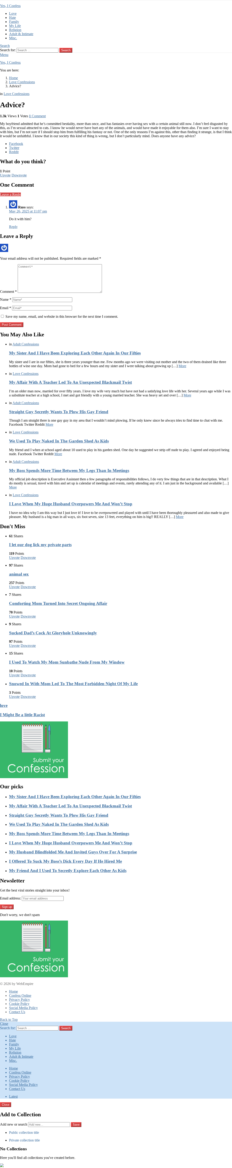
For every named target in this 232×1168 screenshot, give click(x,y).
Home (13, 991)
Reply (13, 227)
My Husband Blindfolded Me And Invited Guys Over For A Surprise (73, 852)
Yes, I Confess (10, 6)
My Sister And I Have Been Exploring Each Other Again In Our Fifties (75, 353)
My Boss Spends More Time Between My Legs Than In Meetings (69, 470)
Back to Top (9, 1019)
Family (14, 22)
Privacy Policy (19, 1000)
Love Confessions (26, 374)
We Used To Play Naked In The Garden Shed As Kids (59, 441)
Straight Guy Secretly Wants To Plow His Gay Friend (58, 411)
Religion (15, 30)
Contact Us (17, 1012)
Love (13, 13)
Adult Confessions (25, 344)
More (182, 366)
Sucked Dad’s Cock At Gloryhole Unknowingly (53, 632)
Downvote (19, 175)
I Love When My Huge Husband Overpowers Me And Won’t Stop (70, 503)
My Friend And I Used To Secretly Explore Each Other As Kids (67, 870)
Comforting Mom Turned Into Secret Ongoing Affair (58, 603)
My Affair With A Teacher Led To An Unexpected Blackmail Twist (70, 382)
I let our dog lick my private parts (40, 544)
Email (5, 308)
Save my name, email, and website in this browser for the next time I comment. (61, 316)
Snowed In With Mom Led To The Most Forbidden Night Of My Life (73, 683)
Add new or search (14, 1124)
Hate (12, 18)
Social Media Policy (23, 1008)
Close (4, 1024)
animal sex (19, 574)
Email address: (10, 898)
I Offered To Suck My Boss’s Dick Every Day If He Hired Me (65, 861)
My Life (15, 26)
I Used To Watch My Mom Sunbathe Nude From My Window (67, 662)
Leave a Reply (10, 194)
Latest (13, 1096)
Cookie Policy (19, 1004)
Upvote (5, 175)
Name (5, 299)
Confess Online (20, 995)
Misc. (13, 38)
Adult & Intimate (21, 34)
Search (65, 50)
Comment (8, 291)
